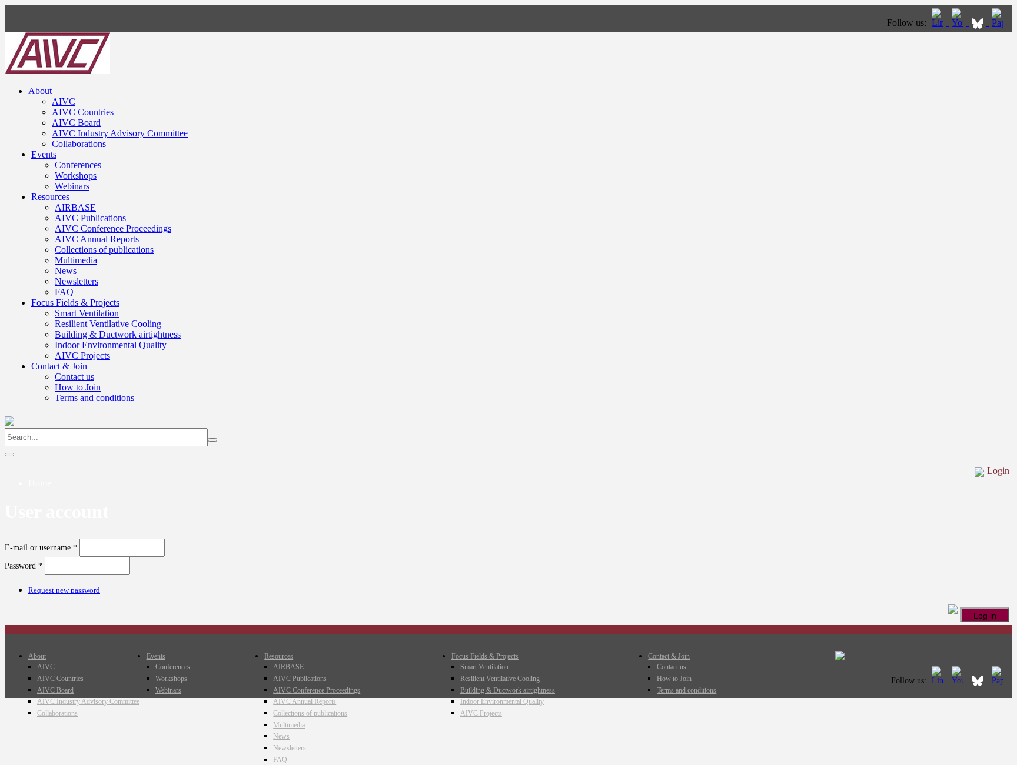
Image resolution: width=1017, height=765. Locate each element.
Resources (50, 197)
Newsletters (76, 281)
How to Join (78, 387)
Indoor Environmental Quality (111, 345)
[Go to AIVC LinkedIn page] (939, 23)
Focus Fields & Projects (75, 303)
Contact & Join (59, 366)
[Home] (57, 71)
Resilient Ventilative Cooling (108, 324)
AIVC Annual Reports (97, 239)
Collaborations (79, 144)
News (66, 271)
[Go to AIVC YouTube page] (959, 23)
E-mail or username (41, 547)
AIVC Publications (90, 218)
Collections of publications (104, 250)
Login (998, 471)
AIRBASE (75, 207)
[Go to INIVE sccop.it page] (1000, 23)
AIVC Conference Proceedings (113, 228)
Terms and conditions (94, 398)
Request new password (64, 590)
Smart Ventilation (87, 313)
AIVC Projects (82, 355)
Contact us (74, 377)
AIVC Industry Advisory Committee (120, 133)
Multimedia (76, 260)
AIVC (63, 101)
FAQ (64, 292)
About (40, 91)
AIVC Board (76, 123)
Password (23, 566)
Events (43, 154)
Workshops (76, 176)
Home (39, 483)
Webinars (72, 186)
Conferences (78, 165)
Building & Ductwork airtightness (118, 334)
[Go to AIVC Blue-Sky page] (979, 23)
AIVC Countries (83, 112)
